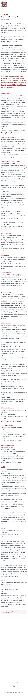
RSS (22, 682)
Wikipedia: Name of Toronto (8, 137)
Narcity (3, 580)
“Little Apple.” (15, 80)
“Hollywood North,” (6, 80)
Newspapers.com (6, 233)
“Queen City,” (9, 85)
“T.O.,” (19, 85)
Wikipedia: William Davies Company (11, 161)
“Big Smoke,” (23, 76)
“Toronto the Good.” (8, 87)
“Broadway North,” (6, 78)
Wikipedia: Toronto (6, 93)
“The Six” (23, 85)
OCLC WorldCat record (7, 408)
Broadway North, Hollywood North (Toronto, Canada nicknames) (12, 611)
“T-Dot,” (15, 85)
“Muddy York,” (23, 80)
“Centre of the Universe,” (18, 78)
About (5, 682)
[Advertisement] (14, 629)
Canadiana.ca (5, 255)
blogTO (3, 467)
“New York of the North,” (7, 82)
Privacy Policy (14, 682)
